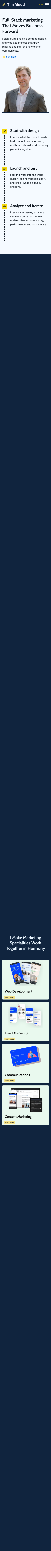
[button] (46, 4)
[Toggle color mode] (41, 5)
